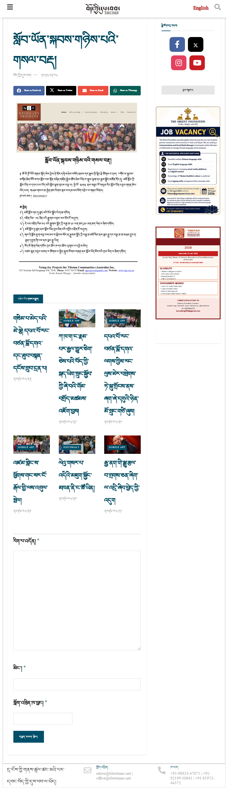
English (200, 8)
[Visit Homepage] (103, 9)
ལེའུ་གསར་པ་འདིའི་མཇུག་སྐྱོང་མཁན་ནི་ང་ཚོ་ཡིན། (76, 475)
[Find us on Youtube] (197, 63)
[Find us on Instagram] (178, 63)
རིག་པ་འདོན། (26, 541)
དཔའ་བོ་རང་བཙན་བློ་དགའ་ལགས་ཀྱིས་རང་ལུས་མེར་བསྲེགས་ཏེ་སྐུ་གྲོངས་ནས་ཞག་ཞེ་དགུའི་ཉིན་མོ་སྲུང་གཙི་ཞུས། (121, 374)
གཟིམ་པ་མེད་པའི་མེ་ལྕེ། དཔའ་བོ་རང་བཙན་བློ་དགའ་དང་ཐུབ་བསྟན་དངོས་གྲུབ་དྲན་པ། (31, 343)
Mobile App (72, 321)
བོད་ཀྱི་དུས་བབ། (22, 75)
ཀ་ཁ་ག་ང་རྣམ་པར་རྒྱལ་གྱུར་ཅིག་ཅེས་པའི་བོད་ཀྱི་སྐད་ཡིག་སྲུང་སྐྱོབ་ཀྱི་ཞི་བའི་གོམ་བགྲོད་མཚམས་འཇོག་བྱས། (76, 374)
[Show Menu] (10, 9)
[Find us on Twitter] (195, 44)
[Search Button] (217, 9)
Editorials (71, 447)
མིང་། (19, 668)
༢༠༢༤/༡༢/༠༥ (49, 75)
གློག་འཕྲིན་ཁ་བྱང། (30, 703)
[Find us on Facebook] (177, 44)
